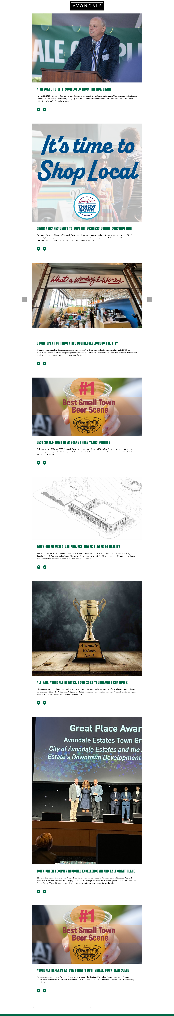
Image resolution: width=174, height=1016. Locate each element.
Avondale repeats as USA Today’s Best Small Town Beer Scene (83, 970)
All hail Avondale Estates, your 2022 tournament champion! (82, 682)
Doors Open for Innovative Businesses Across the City (77, 343)
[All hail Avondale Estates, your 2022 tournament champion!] (87, 628)
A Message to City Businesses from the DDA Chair (74, 89)
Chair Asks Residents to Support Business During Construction (84, 228)
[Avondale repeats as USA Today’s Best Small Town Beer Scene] (87, 934)
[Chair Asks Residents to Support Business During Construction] (87, 173)
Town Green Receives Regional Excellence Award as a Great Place (86, 871)
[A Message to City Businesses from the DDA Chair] (87, 47)
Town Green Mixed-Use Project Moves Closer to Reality (78, 546)
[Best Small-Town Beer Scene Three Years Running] (87, 407)
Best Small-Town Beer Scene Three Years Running (73, 442)
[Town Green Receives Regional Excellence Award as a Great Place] (87, 790)
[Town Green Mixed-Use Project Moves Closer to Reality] (87, 508)
